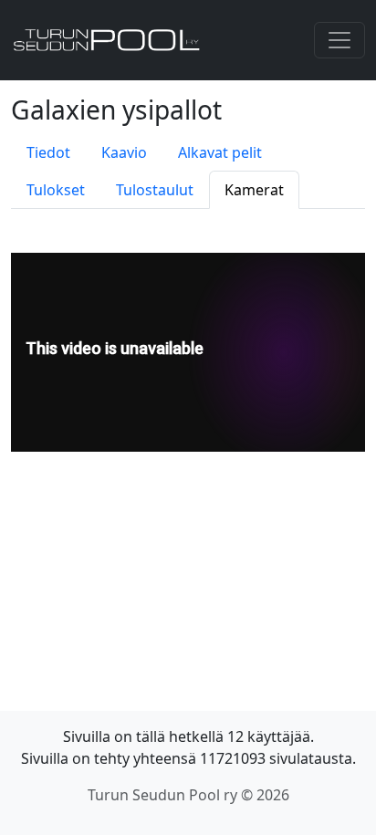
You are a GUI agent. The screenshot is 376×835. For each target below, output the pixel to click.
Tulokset (55, 190)
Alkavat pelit (220, 152)
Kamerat (254, 190)
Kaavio (124, 152)
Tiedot (48, 152)
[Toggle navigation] (339, 40)
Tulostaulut (154, 190)
